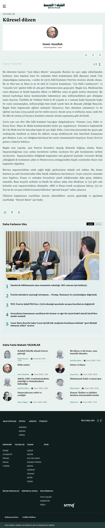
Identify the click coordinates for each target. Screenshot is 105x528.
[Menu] (4, 6)
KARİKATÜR (45, 500)
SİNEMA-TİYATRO (34, 462)
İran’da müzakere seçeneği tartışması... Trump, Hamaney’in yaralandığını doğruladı (53, 294)
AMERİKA (23, 427)
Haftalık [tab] (98, 224)
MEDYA (30, 465)
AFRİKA (22, 434)
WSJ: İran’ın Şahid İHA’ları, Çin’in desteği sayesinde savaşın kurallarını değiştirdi (52, 304)
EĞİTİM (30, 454)
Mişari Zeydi (74, 388)
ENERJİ (5, 450)
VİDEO (42, 504)
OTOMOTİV (7, 454)
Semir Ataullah (23, 374)
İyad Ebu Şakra (75, 360)
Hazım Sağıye (23, 402)
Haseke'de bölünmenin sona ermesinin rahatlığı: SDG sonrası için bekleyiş (48, 285)
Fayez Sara (74, 374)
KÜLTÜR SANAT (33, 458)
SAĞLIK (30, 450)
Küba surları (24, 365)
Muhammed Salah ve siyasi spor (85, 378)
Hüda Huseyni (23, 358)
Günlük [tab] (90, 224)
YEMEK (30, 481)
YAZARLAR (9, 14)
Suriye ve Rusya (77, 365)
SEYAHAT (30, 473)
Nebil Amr (74, 402)
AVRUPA (22, 431)
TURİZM (6, 465)
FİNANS (6, 458)
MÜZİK (30, 477)
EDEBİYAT (31, 469)
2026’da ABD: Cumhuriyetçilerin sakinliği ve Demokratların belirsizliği (33, 381)
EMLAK (6, 462)
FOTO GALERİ (45, 496)
